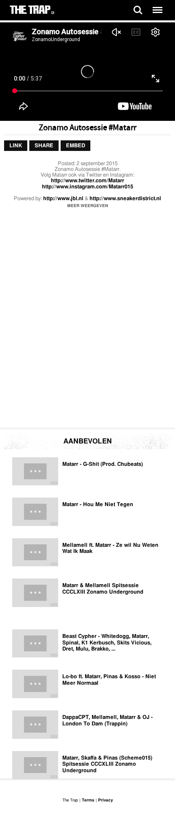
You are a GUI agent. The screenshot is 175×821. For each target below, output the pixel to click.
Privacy (105, 800)
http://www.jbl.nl (63, 198)
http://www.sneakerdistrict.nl (125, 198)
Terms (88, 800)
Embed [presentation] (75, 145)
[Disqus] (87, 320)
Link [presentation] (15, 145)
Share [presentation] (44, 145)
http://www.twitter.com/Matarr (87, 180)
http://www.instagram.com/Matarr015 (87, 187)
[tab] (15, 146)
